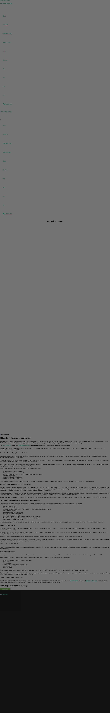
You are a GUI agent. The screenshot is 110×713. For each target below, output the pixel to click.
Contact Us (5, 589)
